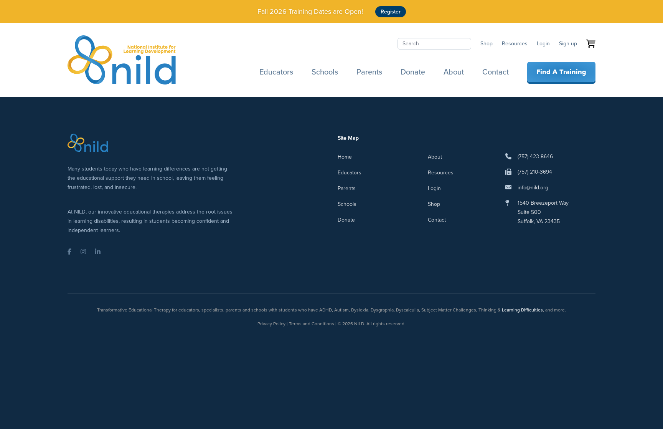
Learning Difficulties (522, 309)
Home (345, 157)
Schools (325, 72)
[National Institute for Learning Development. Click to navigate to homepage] (122, 59)
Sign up (568, 44)
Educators (276, 72)
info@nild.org (533, 188)
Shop (486, 44)
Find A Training (561, 72)
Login (543, 44)
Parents (369, 72)
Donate (413, 72)
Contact (495, 72)
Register (391, 12)
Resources (515, 44)
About (454, 72)
